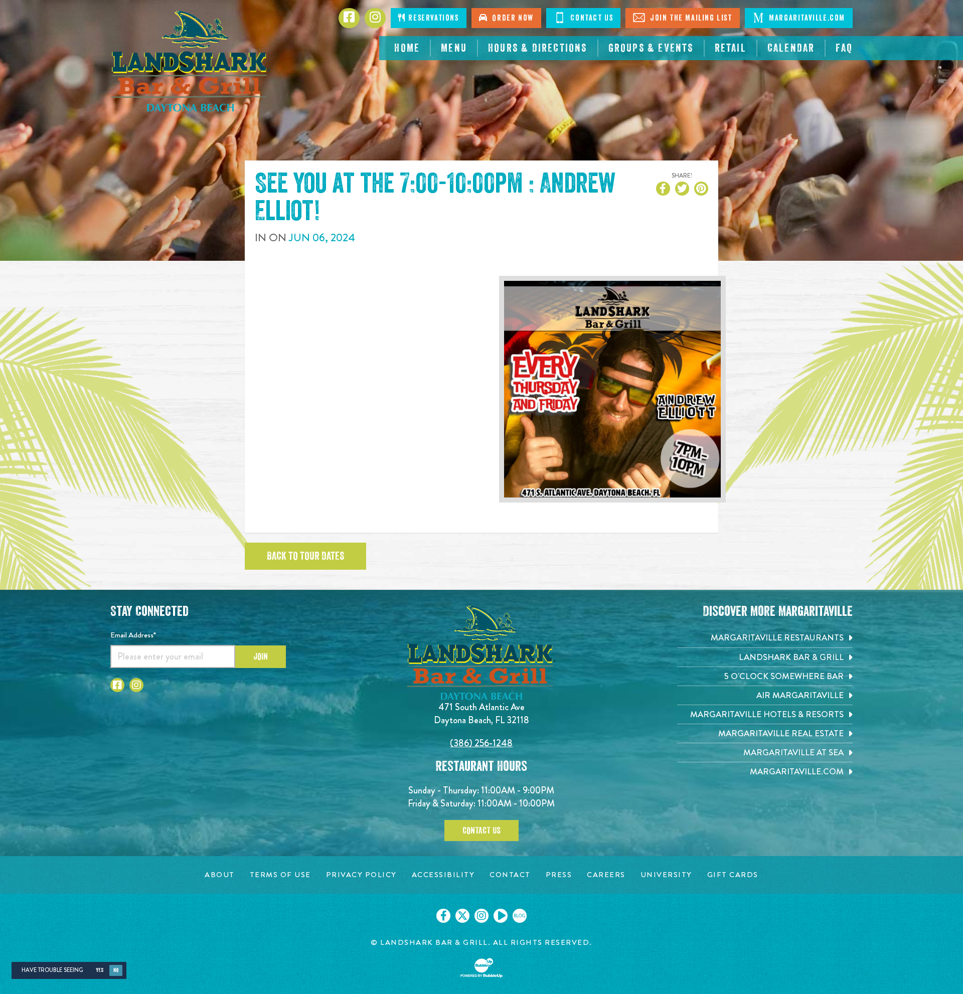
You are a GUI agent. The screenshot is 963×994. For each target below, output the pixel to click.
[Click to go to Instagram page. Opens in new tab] (136, 685)
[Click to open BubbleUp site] (481, 968)
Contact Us (590, 18)
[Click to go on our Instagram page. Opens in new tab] (481, 916)
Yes (99, 970)
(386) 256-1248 (481, 743)
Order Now (511, 18)
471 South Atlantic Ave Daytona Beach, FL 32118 (481, 713)
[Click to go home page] (190, 61)
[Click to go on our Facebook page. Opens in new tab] (443, 916)
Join (260, 656)
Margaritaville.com (806, 18)
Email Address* (133, 634)
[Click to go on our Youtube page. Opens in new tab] (501, 916)
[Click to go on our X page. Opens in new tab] (462, 916)
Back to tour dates (305, 556)
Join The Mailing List (690, 18)
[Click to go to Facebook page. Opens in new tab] (117, 685)
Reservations (432, 18)
